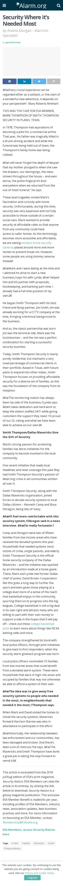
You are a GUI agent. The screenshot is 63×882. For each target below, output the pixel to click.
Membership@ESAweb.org (20, 822)
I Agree (32, 877)
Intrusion (39, 843)
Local (51, 843)
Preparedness (12, 848)
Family (26, 843)
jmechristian (13, 42)
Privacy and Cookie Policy (39, 873)
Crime (15, 843)
